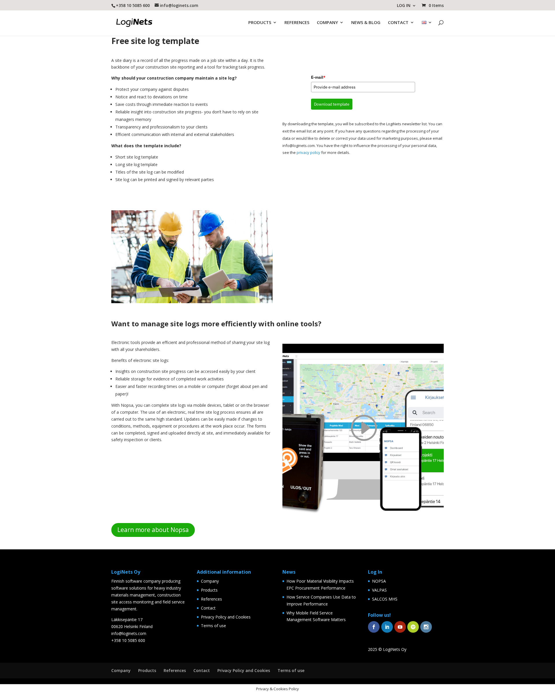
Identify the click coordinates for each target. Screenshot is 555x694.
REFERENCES (296, 22)
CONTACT (398, 22)
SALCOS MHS (384, 599)
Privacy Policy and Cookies (226, 617)
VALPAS (379, 590)
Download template (331, 104)
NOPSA (379, 581)
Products (209, 590)
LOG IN (403, 5)
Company (210, 581)
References (211, 599)
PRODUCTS (259, 22)
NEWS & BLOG (365, 22)
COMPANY (327, 22)
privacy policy (308, 152)
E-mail (318, 77)
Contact (208, 608)
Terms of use (213, 625)
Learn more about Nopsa (153, 530)
